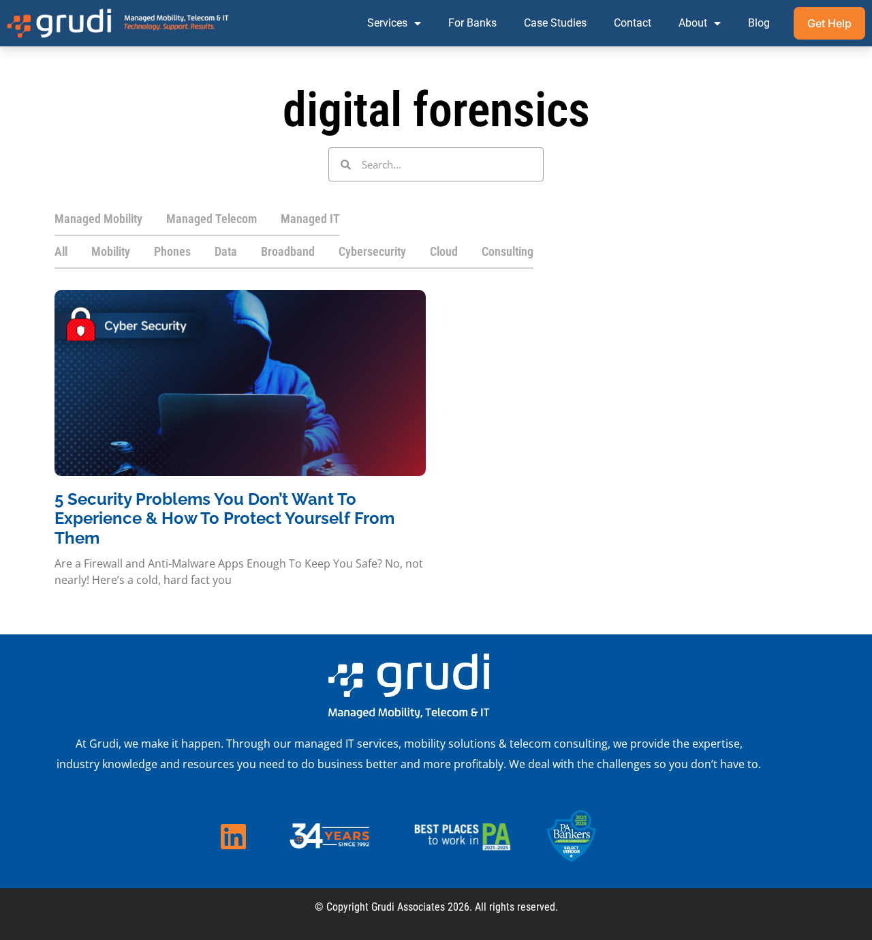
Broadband (288, 251)
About (693, 22)
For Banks (472, 22)
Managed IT (310, 218)
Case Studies (555, 22)
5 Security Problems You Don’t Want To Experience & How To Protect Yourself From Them (224, 518)
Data (226, 251)
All (60, 251)
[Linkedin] (233, 836)
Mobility (110, 251)
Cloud (444, 251)
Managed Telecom (211, 218)
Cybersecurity (372, 251)
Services (387, 22)
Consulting (507, 251)
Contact (632, 22)
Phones (172, 251)
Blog (759, 22)
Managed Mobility (98, 218)
